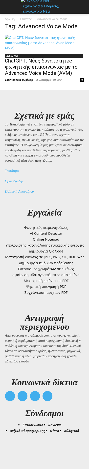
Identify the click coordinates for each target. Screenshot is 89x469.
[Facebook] (10, 396)
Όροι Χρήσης (14, 181)
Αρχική (10, 19)
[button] (11, 447)
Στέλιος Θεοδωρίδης (19, 79)
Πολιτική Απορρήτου (19, 191)
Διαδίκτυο (12, 55)
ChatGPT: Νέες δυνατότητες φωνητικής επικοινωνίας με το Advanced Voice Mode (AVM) (41, 67)
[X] (35, 396)
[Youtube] (48, 396)
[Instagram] (23, 396)
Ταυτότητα (12, 171)
